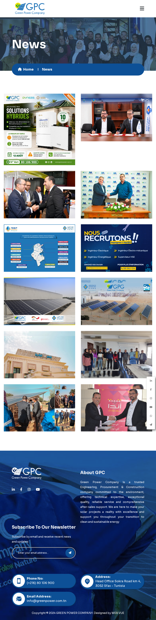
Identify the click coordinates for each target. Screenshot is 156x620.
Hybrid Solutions (39, 115)
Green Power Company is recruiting (116, 236)
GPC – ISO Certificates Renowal (116, 342)
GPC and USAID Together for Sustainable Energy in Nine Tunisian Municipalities (39, 345)
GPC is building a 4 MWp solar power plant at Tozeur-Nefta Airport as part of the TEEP (116, 117)
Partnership (45, 313)
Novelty (45, 136)
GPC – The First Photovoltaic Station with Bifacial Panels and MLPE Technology (117, 291)
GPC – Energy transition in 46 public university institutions (39, 236)
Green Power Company (40, 131)
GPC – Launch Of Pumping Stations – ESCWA (39, 396)
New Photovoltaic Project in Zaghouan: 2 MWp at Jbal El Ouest (116, 185)
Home (28, 69)
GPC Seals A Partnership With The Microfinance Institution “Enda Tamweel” (116, 398)
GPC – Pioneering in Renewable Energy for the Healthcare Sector (39, 291)
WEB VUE (117, 613)
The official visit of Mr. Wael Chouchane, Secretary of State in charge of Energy (39, 185)
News (34, 136)
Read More (39, 145)
